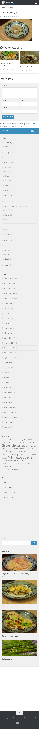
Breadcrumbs (5, 443)
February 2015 (8, 392)
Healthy (6, 240)
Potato (4, 464)
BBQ (6, 230)
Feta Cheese (16, 452)
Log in (6, 482)
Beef (6, 171)
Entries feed (8, 487)
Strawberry (34, 464)
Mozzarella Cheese (23, 458)
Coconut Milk (17, 449)
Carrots (16, 443)
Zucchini (15, 469)
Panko (15, 461)
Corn (22, 449)
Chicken (7, 176)
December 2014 (9, 402)
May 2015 (7, 378)
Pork (6, 186)
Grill (5, 226)
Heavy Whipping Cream (14, 454)
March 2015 (8, 387)
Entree (6, 167)
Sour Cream (21, 464)
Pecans (20, 461)
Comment (6, 85)
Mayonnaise (5, 458)
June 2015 (7, 373)
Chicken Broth (20, 445)
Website (5, 108)
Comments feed (9, 492)
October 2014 (8, 412)
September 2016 (9, 298)
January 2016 (8, 338)
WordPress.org (9, 497)
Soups (6, 265)
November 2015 (9, 348)
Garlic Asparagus (8, 659)
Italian (7, 215)
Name (4, 100)
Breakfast (7, 158)
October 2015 (8, 353)
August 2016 (8, 303)
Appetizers (7, 143)
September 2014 (9, 417)
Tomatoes (7, 466)
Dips (6, 147)
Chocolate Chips (9, 449)
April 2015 (7, 383)
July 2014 (7, 427)
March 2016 (8, 328)
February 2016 (8, 333)
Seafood (8, 191)
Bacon (12, 439)
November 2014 (9, 407)
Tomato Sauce (17, 467)
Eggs (9, 451)
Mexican (8, 220)
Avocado (7, 440)
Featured (7, 201)
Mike (3, 16)
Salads (7, 259)
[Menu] (36, 2)
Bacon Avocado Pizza (10, 636)
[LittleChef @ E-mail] (32, 130)
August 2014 (8, 422)
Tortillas (24, 467)
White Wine (8, 470)
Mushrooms (7, 461)
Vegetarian (9, 195)
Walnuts (29, 467)
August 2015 (8, 363)
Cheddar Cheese (26, 442)
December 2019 (9, 288)
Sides (5, 250)
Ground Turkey (26, 451)
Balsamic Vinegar (20, 440)
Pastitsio (5, 606)
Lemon (33, 455)
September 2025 (9, 279)
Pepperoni (25, 461)
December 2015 (9, 343)
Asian (7, 210)
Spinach (28, 464)
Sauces (6, 245)
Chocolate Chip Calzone (27, 67)
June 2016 (7, 313)
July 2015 (7, 368)
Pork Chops (32, 461)
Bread (7, 254)
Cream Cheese (28, 449)
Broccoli (11, 443)
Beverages (7, 153)
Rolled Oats (10, 464)
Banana (26, 440)
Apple (3, 440)
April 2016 (7, 323)
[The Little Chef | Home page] (10, 3)
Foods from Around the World (14, 206)
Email (22, 100)
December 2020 (9, 284)
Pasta (7, 181)
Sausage (16, 464)
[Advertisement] (19, 518)
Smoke (7, 234)
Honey (28, 455)
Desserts (7, 162)
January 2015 (8, 397)
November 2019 (9, 293)
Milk (10, 457)
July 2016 (7, 308)
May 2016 (7, 318)
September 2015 (9, 358)
